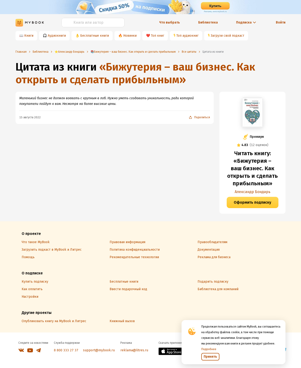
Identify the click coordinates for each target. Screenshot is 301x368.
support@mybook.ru (99, 350)
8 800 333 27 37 (66, 350)
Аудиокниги (57, 36)
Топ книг (157, 36)
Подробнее (208, 349)
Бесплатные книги (94, 36)
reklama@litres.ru (134, 350)
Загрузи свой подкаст (227, 36)
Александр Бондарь (252, 192)
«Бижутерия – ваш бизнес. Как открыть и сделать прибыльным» (135, 73)
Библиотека (208, 22)
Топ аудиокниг (187, 36)
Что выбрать (169, 22)
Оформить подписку (252, 202)
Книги (28, 36)
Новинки (130, 36)
